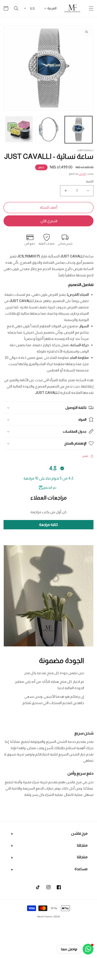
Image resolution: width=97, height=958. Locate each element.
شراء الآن (48, 220)
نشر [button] (85, 456)
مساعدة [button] (81, 869)
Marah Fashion (45, 916)
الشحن (82, 173)
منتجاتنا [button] (82, 845)
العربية (52, 8)
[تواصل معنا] (88, 949)
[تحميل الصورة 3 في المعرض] (19, 129)
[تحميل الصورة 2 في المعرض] (49, 129)
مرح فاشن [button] (79, 833)
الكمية (89, 181)
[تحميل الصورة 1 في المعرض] (78, 129)
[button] (91, 8)
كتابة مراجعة (48, 525)
